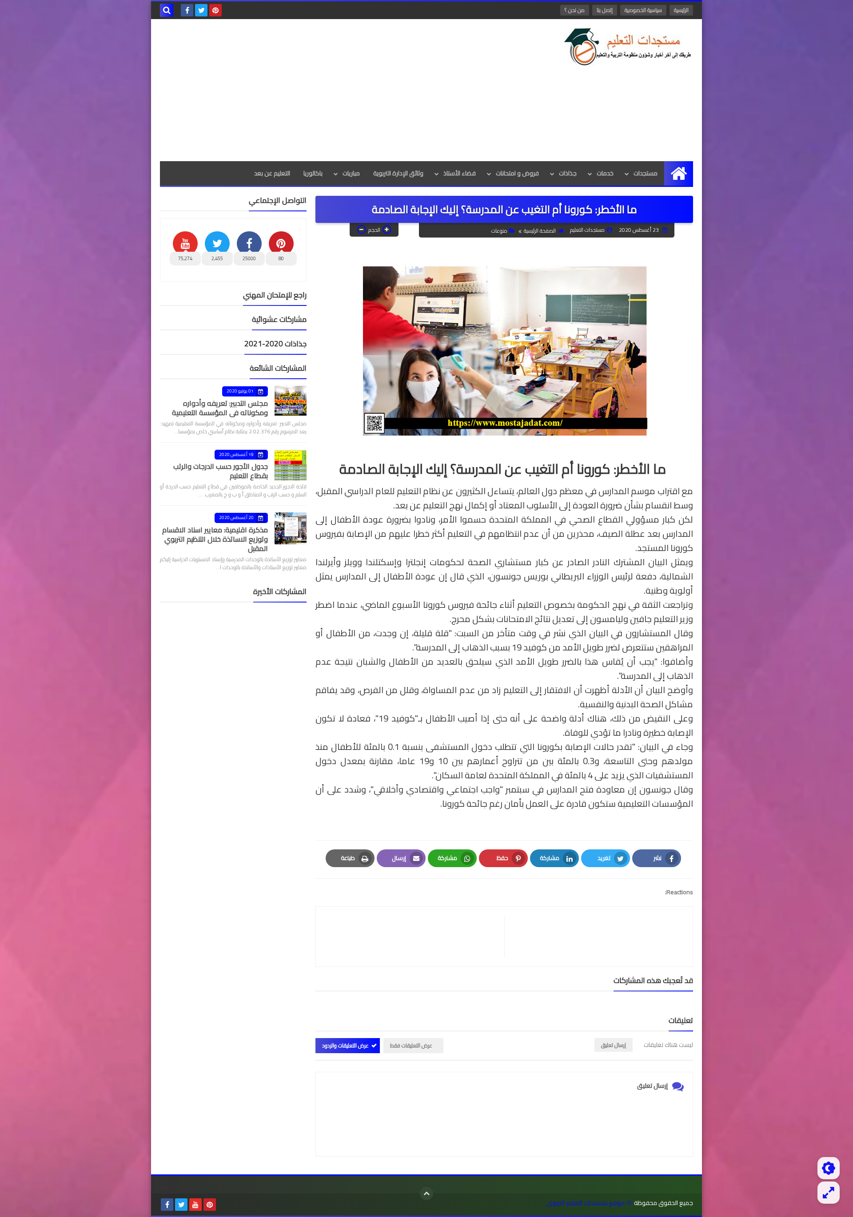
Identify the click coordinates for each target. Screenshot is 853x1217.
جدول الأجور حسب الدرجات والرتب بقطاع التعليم (220, 471)
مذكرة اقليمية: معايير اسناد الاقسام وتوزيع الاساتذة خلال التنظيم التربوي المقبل (215, 539)
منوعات (499, 230)
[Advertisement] (321, 90)
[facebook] (187, 10)
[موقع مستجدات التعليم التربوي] (628, 47)
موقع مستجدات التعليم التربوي (585, 1203)
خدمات (605, 173)
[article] (414, 937)
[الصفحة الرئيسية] (678, 173)
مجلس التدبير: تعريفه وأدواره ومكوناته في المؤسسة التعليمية (220, 407)
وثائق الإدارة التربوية (398, 173)
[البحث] (166, 10)
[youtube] (195, 1204)
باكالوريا (313, 173)
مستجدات (646, 173)
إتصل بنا (605, 10)
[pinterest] (215, 10)
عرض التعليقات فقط (411, 1045)
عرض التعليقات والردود (345, 1045)
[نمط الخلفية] (828, 1192)
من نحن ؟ (575, 10)
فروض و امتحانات (517, 173)
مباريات (351, 173)
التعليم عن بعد (272, 173)
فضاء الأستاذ (459, 173)
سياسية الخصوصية (643, 10)
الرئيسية (681, 10)
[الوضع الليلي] (828, 1168)
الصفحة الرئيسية (540, 230)
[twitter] (201, 10)
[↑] (426, 1193)
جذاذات (568, 173)
